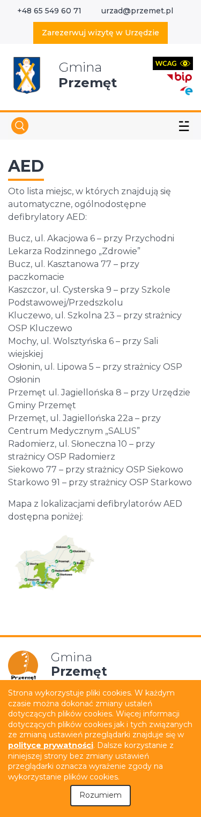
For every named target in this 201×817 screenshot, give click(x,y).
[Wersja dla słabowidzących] (173, 63)
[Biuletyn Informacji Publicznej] (179, 76)
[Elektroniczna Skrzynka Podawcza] (186, 90)
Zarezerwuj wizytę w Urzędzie (100, 32)
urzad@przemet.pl (137, 11)
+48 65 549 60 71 (49, 11)
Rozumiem (100, 795)
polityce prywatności (50, 745)
